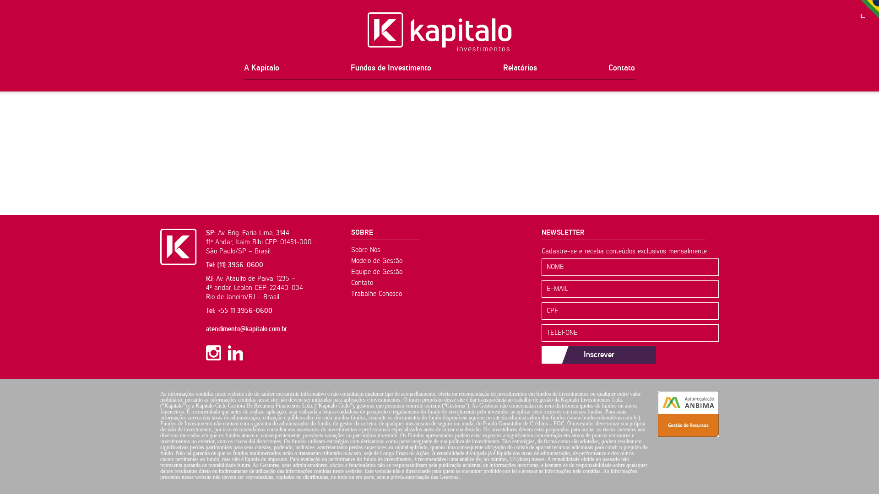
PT (870, 9)
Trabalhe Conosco (376, 293)
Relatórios (520, 68)
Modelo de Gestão (376, 261)
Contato (621, 68)
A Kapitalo (261, 68)
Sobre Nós (365, 250)
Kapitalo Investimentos (440, 32)
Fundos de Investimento (391, 68)
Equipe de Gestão (376, 271)
